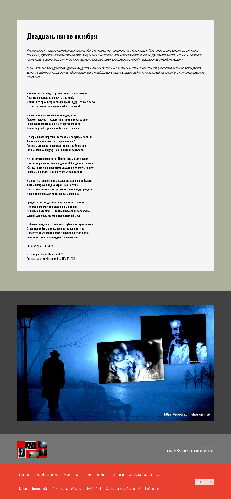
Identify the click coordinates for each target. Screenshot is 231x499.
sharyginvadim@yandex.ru (200, 447)
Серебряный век (47, 475)
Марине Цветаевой (33, 488)
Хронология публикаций (123, 488)
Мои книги (116, 475)
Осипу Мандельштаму (144, 475)
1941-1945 (94, 488)
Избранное (152, 488)
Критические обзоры (67, 488)
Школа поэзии (94, 475)
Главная (24, 475)
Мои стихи (71, 475)
